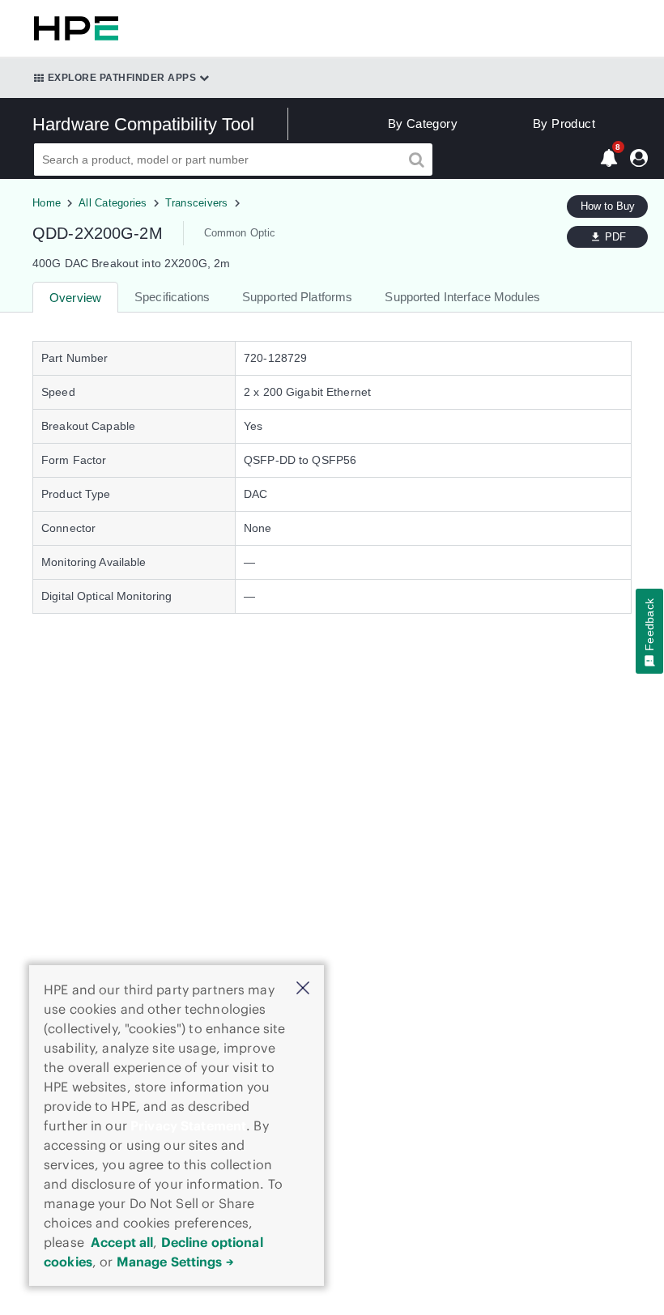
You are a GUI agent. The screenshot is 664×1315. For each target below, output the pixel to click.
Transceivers (196, 203)
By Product (564, 123)
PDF (615, 237)
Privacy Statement (188, 1125)
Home (46, 203)
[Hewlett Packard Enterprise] (73, 28)
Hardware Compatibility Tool (143, 124)
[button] (302, 989)
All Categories (113, 203)
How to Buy (608, 206)
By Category (423, 123)
